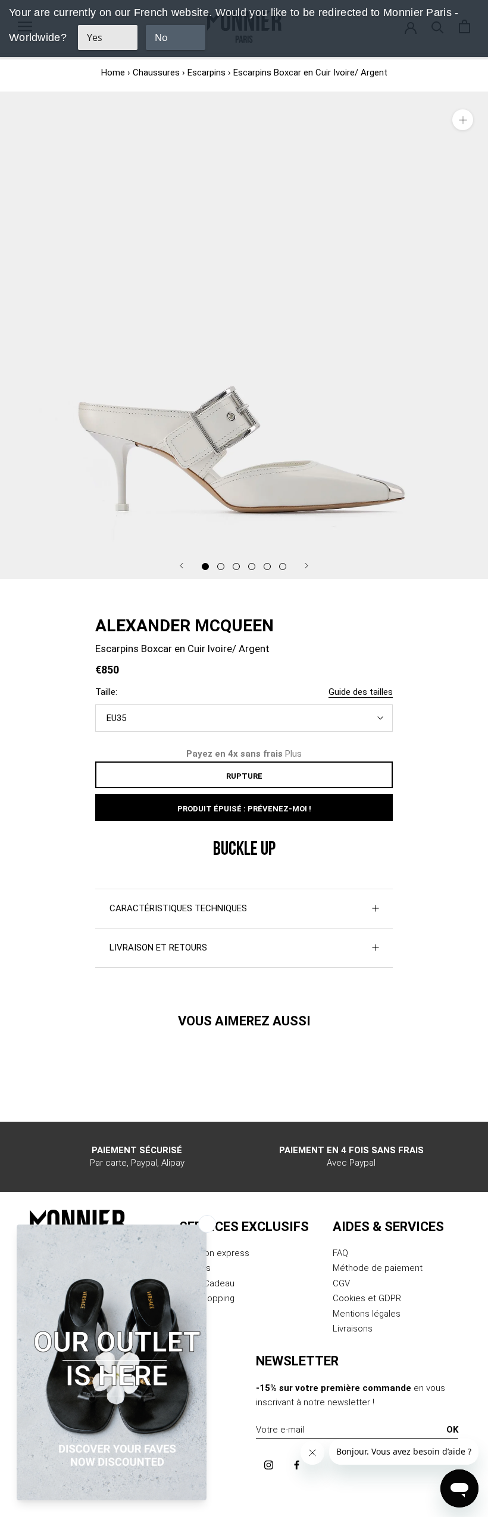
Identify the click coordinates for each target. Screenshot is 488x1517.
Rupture (244, 776)
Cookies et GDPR (367, 1298)
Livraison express (214, 1253)
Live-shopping (206, 1298)
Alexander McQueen (184, 625)
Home (113, 72)
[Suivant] (306, 565)
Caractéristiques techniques (178, 908)
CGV (341, 1283)
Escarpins (206, 72)
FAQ (340, 1253)
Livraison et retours (158, 947)
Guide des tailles (361, 692)
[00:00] (244, 335)
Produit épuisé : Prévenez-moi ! (244, 808)
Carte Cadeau (206, 1283)
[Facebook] (296, 1464)
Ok (452, 1429)
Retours (195, 1268)
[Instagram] (268, 1464)
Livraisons (353, 1328)
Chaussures (156, 72)
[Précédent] (181, 565)
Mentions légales (367, 1313)
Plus (293, 753)
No (161, 37)
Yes (94, 37)
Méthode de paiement (378, 1268)
